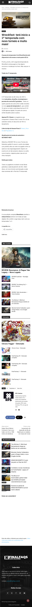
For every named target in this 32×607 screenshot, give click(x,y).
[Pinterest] (16, 593)
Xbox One (19, 388)
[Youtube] (19, 409)
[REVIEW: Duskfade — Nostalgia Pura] (6, 279)
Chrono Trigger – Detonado (13, 344)
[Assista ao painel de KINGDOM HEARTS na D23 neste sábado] (6, 488)
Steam (23, 128)
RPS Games (9, 51)
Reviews (4, 267)
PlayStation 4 (13, 388)
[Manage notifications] (28, 600)
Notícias (7, 7)
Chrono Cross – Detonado (19, 348)
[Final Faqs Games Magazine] (16, 2)
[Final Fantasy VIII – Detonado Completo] (6, 366)
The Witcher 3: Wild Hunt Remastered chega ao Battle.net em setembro (20, 301)
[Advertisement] (16, 191)
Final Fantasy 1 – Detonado (19, 371)
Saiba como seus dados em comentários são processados (16, 540)
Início (3, 7)
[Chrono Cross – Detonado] (6, 350)
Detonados (4, 340)
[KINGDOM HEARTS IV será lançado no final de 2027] (6, 462)
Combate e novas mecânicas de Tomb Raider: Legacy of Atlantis (20, 470)
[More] (25, 417)
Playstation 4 (9, 130)
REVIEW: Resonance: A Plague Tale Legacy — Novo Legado (16, 271)
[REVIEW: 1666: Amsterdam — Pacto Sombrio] (6, 294)
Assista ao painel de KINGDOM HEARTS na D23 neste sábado (19, 488)
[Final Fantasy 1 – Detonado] (6, 374)
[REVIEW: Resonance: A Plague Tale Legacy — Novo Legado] (16, 257)
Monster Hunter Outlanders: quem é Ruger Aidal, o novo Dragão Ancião (21, 309)
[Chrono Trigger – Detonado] (16, 331)
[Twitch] (20, 593)
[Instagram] (16, 409)
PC (7, 388)
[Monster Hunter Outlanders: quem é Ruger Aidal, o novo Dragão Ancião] (6, 310)
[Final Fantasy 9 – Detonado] (6, 381)
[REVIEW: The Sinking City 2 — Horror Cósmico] (6, 287)
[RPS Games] (3, 51)
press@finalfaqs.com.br (13, 581)
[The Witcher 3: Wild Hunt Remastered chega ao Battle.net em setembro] (6, 302)
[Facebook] (7, 593)
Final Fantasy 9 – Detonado (19, 379)
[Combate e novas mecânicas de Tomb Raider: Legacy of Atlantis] (6, 470)
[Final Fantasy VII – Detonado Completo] (6, 358)
